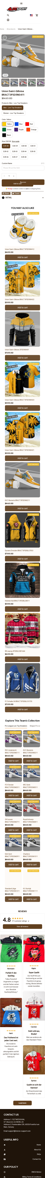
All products (11, 29)
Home (2, 29)
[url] (19, 1131)
